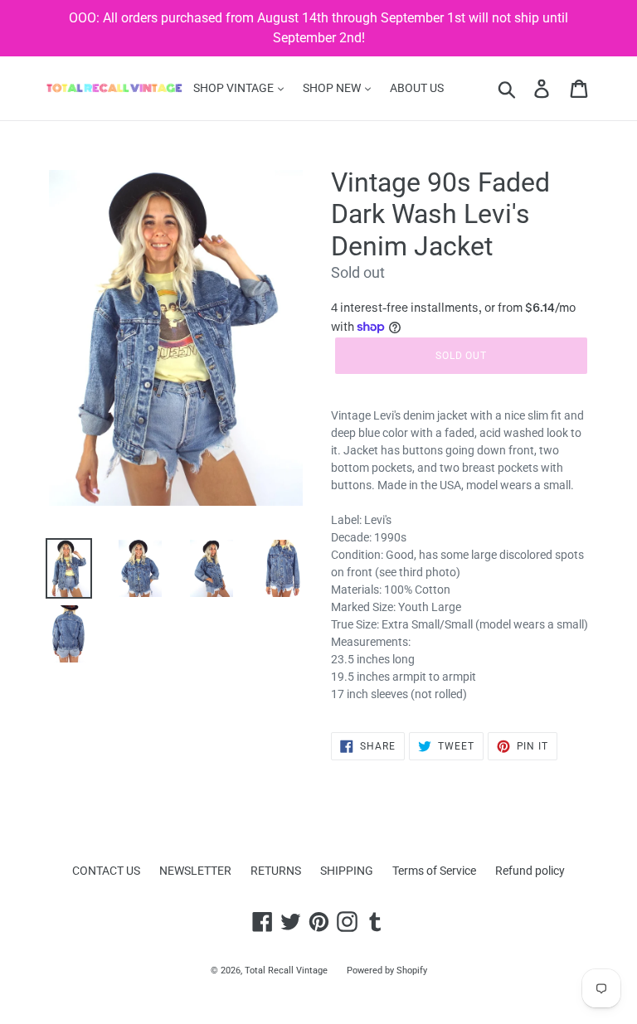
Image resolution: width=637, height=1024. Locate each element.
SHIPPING (346, 870)
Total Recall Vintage (286, 970)
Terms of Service (434, 870)
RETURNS (275, 870)
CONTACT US (106, 870)
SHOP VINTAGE (234, 88)
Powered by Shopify (387, 970)
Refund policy (530, 870)
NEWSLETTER (195, 870)
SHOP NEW (333, 88)
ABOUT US (417, 88)
